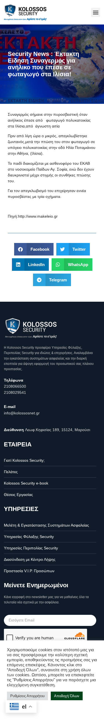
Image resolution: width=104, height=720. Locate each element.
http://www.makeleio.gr (38, 216)
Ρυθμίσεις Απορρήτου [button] (27, 696)
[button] (95, 12)
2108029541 (15, 392)
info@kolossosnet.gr (22, 413)
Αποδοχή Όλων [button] (66, 696)
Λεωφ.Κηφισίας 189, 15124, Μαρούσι (57, 429)
